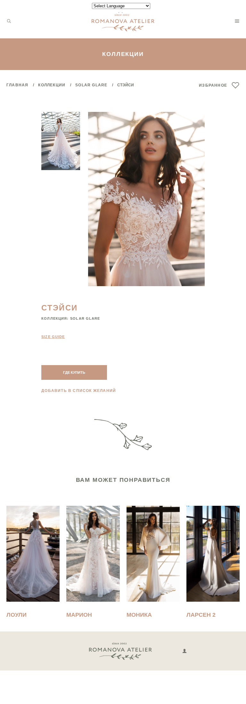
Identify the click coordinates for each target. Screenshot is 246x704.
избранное (213, 85)
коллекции (51, 85)
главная (17, 85)
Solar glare (91, 85)
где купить (74, 372)
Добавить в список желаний (78, 390)
